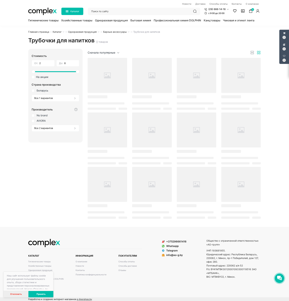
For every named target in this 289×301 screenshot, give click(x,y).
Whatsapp (172, 246)
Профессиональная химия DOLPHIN (177, 20)
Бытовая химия (140, 20)
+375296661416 (176, 241)
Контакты (80, 270)
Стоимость (39, 56)
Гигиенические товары (43, 20)
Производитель (42, 109)
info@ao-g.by (174, 255)
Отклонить (16, 294)
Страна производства (46, 84)
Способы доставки (127, 266)
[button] (216, 9)
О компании (81, 261)
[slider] (55, 72)
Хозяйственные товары (76, 20)
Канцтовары (212, 20)
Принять (40, 294)
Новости (80, 266)
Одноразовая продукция (111, 20)
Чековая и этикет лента (238, 20)
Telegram (172, 250)
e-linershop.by (84, 299)
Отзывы (122, 270)
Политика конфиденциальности (91, 274)
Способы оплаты (126, 261)
